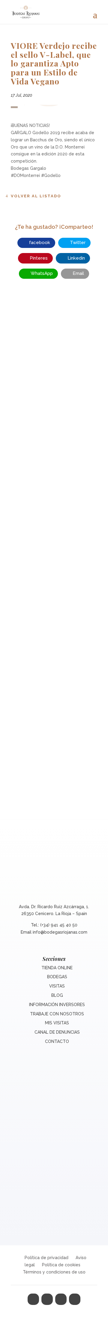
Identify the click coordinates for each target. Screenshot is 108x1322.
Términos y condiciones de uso (54, 1272)
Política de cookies (61, 1264)
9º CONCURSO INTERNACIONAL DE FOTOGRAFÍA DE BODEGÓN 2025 (54, 712)
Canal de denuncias (57, 1032)
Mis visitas (57, 1022)
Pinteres (39, 258)
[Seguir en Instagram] (61, 1299)
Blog (57, 995)
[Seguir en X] (47, 1299)
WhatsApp (42, 273)
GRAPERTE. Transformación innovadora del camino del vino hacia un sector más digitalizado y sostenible (54, 554)
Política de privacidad (46, 1257)
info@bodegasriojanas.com (60, 932)
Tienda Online (57, 967)
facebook (39, 242)
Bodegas (57, 976)
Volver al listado (36, 196)
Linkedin (76, 258)
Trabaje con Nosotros (57, 1013)
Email (78, 273)
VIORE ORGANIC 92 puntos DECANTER (54, 402)
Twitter (78, 242)
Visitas (57, 986)
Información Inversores (57, 1004)
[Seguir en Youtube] (74, 1299)
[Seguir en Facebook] (33, 1299)
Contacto (57, 1041)
